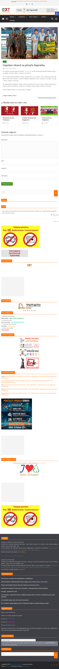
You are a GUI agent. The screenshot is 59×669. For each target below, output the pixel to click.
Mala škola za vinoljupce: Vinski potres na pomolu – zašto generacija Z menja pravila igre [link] (24, 588)
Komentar (4, 140)
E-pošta (4, 168)
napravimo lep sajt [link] (24, 628)
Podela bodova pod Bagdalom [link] (29, 119)
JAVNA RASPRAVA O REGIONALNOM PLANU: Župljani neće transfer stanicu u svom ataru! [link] (24, 582)
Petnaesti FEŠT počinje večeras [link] (48, 98)
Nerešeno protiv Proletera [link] (8, 119)
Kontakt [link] (12, 20)
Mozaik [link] (43, 17)
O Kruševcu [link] (21, 17)
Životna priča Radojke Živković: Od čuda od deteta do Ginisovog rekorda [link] (20, 585)
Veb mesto (4, 176)
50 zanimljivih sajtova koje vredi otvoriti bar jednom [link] (15, 600)
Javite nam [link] (3, 628)
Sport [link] (4, 61)
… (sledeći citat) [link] (55, 221)
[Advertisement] (12, 286)
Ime (2, 161)
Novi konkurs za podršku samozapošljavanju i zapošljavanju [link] (32, 1)
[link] (57, 14)
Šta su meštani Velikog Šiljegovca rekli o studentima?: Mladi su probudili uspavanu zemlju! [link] (25, 603)
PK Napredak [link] (27, 71)
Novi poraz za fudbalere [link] (47, 119)
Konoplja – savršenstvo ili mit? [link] (9, 591)
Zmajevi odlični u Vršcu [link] (8, 95)
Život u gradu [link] (33, 17)
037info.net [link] (13, 68)
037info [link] (12, 17)
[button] (15, 17)
